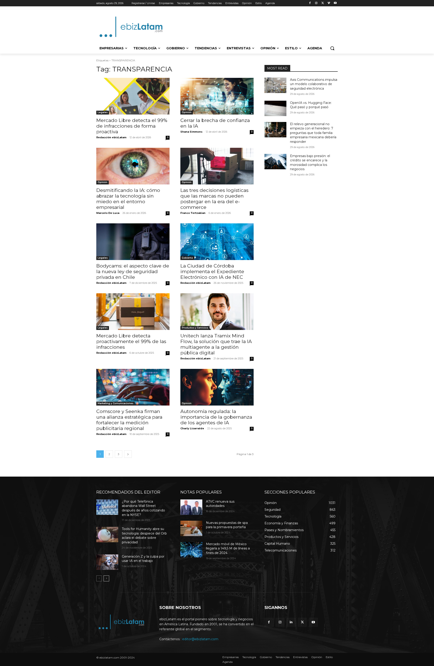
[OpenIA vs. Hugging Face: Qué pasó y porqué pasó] (275, 108)
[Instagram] (316, 3)
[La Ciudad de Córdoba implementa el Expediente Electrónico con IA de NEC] (217, 241)
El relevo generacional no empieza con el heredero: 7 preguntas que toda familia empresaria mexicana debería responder (313, 133)
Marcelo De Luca (107, 213)
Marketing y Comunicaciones (115, 403)
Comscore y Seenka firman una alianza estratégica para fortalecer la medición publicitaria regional (129, 419)
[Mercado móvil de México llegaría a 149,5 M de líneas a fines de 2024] (191, 549)
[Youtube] (335, 3)
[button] (332, 48)
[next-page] (128, 454)
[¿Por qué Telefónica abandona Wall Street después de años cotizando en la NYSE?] (107, 507)
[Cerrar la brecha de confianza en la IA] (217, 96)
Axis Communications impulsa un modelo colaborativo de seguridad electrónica (313, 84)
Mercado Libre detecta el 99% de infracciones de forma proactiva (131, 125)
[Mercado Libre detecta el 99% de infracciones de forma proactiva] (133, 96)
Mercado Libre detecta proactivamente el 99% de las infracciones (131, 341)
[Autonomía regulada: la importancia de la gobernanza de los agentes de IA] (217, 387)
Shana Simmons (191, 131)
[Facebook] (310, 3)
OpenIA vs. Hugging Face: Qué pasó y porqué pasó (311, 105)
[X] (322, 3)
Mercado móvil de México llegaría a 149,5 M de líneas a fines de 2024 (228, 548)
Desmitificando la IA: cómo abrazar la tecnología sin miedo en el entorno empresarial (128, 198)
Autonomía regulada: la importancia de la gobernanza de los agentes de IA (216, 416)
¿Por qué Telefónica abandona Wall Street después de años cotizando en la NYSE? (143, 508)
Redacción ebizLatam (111, 137)
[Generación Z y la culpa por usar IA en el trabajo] (107, 562)
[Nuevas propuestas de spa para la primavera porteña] (191, 528)
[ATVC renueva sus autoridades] (191, 507)
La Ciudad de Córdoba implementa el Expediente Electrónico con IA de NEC (212, 271)
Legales (103, 112)
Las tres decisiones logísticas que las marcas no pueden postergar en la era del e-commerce (214, 198)
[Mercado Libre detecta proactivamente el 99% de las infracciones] (133, 311)
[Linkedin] (291, 622)
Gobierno (187, 257)
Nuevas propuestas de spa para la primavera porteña (227, 525)
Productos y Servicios (195, 327)
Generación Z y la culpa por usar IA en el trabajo (143, 558)
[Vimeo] (328, 3)
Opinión (186, 112)
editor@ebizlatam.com (200, 639)
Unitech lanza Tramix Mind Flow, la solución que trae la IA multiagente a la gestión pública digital (216, 344)
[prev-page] (99, 578)
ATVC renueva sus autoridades (220, 503)
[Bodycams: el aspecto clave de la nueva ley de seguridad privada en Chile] (133, 241)
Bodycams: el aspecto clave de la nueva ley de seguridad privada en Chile (132, 271)
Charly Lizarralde (192, 428)
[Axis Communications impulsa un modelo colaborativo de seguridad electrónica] (275, 85)
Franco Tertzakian (192, 213)
